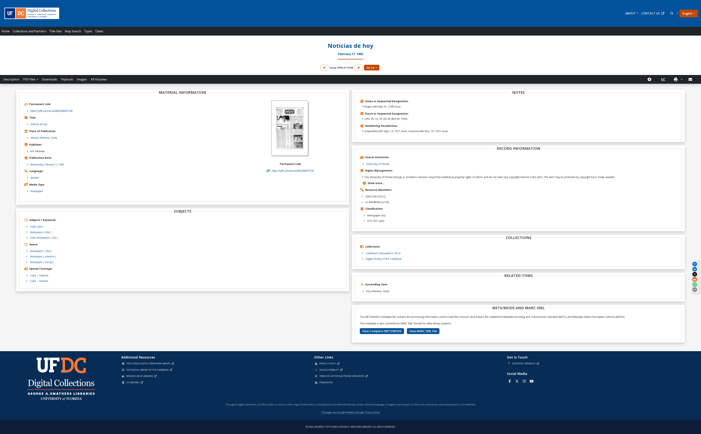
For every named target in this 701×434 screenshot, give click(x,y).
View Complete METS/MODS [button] (382, 331)
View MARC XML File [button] (423, 331)
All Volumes (99, 79)
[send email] (696, 289)
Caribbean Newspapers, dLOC (383, 253)
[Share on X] (696, 274)
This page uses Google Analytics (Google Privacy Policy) (350, 412)
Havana (43, 281)
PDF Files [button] (29, 79)
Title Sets (55, 31)
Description (11, 79)
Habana (43, 275)
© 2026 (351, 426)
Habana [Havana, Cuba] (43, 137)
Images (82, 79)
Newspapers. (41, 251)
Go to (370, 68)
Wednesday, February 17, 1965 (47, 164)
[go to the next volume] (359, 67)
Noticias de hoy (38, 124)
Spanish (34, 177)
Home (5, 31)
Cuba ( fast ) (36, 226)
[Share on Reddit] (696, 279)
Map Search (73, 31)
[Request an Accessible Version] (650, 79)
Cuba (33, 275)
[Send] (690, 79)
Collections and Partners (29, 31)
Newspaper (36, 191)
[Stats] (664, 79)
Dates (99, 31)
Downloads (49, 79)
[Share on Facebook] (696, 264)
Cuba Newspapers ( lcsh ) (44, 237)
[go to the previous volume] (324, 67)
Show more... (376, 183)
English (687, 13)
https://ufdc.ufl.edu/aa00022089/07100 (51, 111)
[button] (673, 13)
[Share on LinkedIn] (696, 269)
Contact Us (650, 13)
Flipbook (67, 79)
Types (88, 31)
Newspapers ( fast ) (40, 232)
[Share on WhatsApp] (696, 284)
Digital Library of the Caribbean (384, 259)
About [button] (630, 13)
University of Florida (377, 164)
